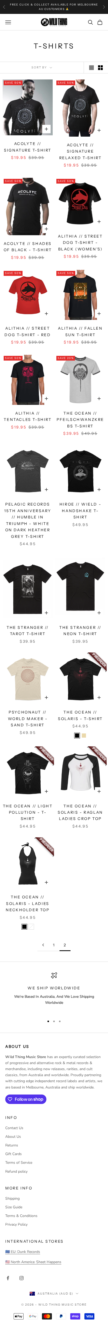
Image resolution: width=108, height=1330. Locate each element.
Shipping (12, 1198)
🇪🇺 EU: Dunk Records (22, 1251)
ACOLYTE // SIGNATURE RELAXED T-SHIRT (80, 151)
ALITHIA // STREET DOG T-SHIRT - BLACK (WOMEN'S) (80, 242)
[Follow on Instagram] (21, 1278)
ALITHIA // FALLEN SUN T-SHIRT (80, 331)
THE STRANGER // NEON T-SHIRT (80, 630)
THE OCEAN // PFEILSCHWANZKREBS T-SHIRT (80, 419)
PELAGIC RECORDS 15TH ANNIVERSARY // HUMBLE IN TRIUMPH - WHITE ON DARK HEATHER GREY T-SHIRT (27, 520)
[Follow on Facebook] (7, 1278)
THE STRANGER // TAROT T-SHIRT (28, 630)
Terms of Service (18, 1162)
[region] (54, 992)
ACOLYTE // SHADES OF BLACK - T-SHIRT (28, 246)
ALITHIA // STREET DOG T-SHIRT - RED (27, 331)
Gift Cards (13, 1153)
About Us (13, 1136)
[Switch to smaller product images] (100, 67)
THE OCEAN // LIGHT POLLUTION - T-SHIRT (28, 812)
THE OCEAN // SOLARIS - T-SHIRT (80, 715)
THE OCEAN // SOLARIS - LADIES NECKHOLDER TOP (27, 903)
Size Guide (13, 1207)
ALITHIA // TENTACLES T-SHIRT (27, 416)
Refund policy (16, 1171)
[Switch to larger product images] (91, 67)
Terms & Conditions (21, 1215)
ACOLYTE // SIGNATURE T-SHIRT (27, 146)
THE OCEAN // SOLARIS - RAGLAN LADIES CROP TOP (80, 812)
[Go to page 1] (42, 945)
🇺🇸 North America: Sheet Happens (33, 1261)
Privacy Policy (16, 1224)
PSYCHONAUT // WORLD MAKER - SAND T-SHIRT (28, 718)
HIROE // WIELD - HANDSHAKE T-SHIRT (80, 510)
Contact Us (14, 1127)
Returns (11, 1145)
